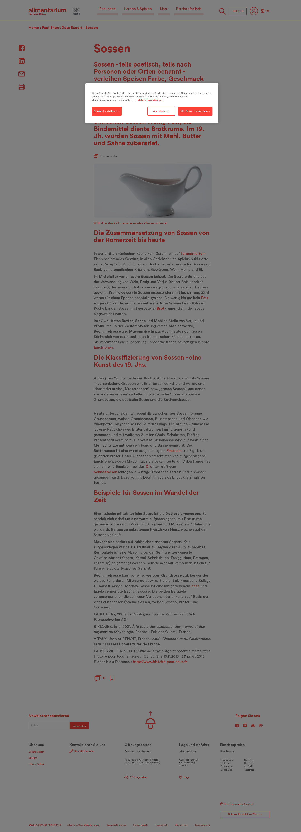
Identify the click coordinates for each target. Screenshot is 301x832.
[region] (151, 103)
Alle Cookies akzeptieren (195, 111)
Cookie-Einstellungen (106, 111)
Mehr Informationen (150, 100)
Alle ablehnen (161, 111)
